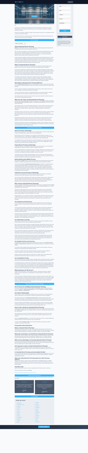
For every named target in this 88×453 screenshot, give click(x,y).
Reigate (37, 410)
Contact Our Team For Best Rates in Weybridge (34, 283)
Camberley (37, 407)
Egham (18, 412)
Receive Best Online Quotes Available (34, 127)
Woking (18, 415)
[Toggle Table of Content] (24, 43)
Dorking (37, 404)
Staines (18, 411)
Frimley (37, 409)
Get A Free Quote (34, 396)
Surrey (18, 414)
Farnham (37, 417)
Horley (37, 418)
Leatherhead (19, 417)
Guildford (37, 402)
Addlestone (17, 372)
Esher (35, 372)
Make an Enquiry (44, 426)
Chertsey (28, 372)
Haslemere (37, 421)
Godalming (37, 412)
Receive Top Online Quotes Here (34, 375)
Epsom (18, 420)
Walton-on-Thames (22, 372)
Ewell (18, 422)
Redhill (37, 413)
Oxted (37, 420)
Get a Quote (34, 16)
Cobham (31, 372)
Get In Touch (64, 36)
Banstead (37, 405)
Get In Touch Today (34, 40)
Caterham (37, 415)
